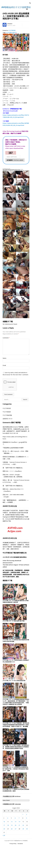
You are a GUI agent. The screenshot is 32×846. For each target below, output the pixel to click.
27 (15, 829)
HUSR (7, 32)
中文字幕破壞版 (7, 415)
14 (19, 821)
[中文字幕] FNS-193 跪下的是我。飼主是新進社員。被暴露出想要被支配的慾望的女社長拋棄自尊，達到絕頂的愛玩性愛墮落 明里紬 (16, 746)
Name (4, 358)
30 (27, 829)
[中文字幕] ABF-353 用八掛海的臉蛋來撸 (14, 680)
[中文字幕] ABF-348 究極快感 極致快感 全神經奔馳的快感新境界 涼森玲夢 (16, 601)
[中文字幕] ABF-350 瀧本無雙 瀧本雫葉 (13, 621)
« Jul (4, 835)
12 (11, 821)
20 (15, 825)
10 (4, 821)
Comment (6, 338)
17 (4, 825)
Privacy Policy (13, 843)
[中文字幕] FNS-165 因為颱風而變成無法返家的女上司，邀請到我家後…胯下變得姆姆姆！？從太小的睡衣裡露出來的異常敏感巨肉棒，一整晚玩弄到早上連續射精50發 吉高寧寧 (16, 701)
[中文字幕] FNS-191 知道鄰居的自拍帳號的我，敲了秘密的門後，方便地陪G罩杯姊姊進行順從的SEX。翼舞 (16, 768)
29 (23, 829)
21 (19, 825)
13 (15, 821)
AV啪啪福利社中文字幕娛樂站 (21, 840)
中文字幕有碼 (11, 30)
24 (4, 829)
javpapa (9, 23)
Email (4, 365)
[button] (27, 9)
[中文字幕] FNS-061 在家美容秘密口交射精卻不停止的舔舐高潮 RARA (16, 661)
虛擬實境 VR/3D (7, 418)
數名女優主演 (13, 32)
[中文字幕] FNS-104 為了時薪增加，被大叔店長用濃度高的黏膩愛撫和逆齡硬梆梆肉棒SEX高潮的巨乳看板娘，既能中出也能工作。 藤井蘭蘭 (16, 724)
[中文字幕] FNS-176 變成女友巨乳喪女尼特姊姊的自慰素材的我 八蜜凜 (16, 790)
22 (23, 825)
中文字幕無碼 (7, 412)
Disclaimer (20, 843)
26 (11, 829)
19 (11, 825)
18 (8, 825)
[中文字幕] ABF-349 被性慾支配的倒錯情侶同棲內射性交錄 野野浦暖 (16, 640)
